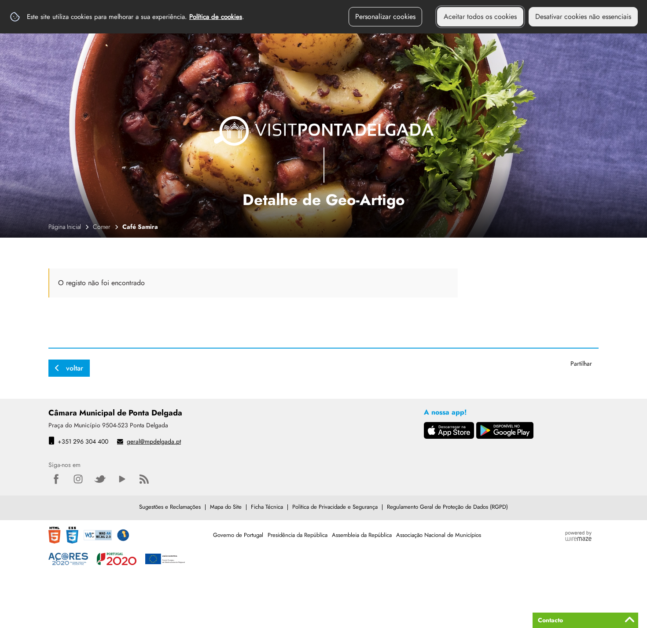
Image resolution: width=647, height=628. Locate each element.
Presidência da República (297, 535)
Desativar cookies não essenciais (583, 16)
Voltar (74, 368)
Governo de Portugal (238, 535)
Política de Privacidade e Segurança (335, 507)
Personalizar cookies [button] (385, 16)
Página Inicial (64, 226)
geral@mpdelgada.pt (154, 441)
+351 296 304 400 (83, 441)
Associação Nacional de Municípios (438, 535)
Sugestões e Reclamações (170, 507)
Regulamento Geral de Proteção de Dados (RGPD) (447, 507)
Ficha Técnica (267, 507)
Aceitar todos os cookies (480, 16)
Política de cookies (215, 17)
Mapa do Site (226, 507)
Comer (101, 226)
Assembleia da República (362, 535)
